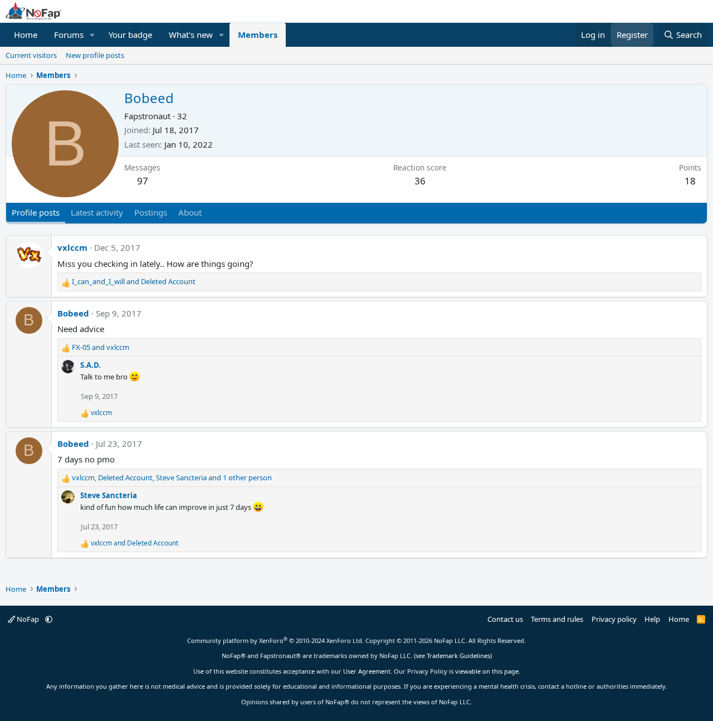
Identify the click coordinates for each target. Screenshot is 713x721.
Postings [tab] (150, 212)
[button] (92, 35)
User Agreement (366, 671)
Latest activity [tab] (97, 212)
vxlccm (72, 247)
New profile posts (95, 55)
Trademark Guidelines (458, 655)
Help (652, 619)
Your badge (130, 34)
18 (690, 180)
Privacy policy (614, 619)
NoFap (28, 619)
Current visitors (31, 55)
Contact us (505, 619)
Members (257, 34)
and (134, 281)
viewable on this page (487, 671)
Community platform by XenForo (275, 640)
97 (142, 180)
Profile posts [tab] (36, 212)
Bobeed (73, 313)
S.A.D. (90, 365)
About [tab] (190, 212)
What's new (191, 34)
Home (25, 34)
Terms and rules (557, 619)
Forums (69, 34)
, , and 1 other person (172, 477)
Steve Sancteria (108, 495)
